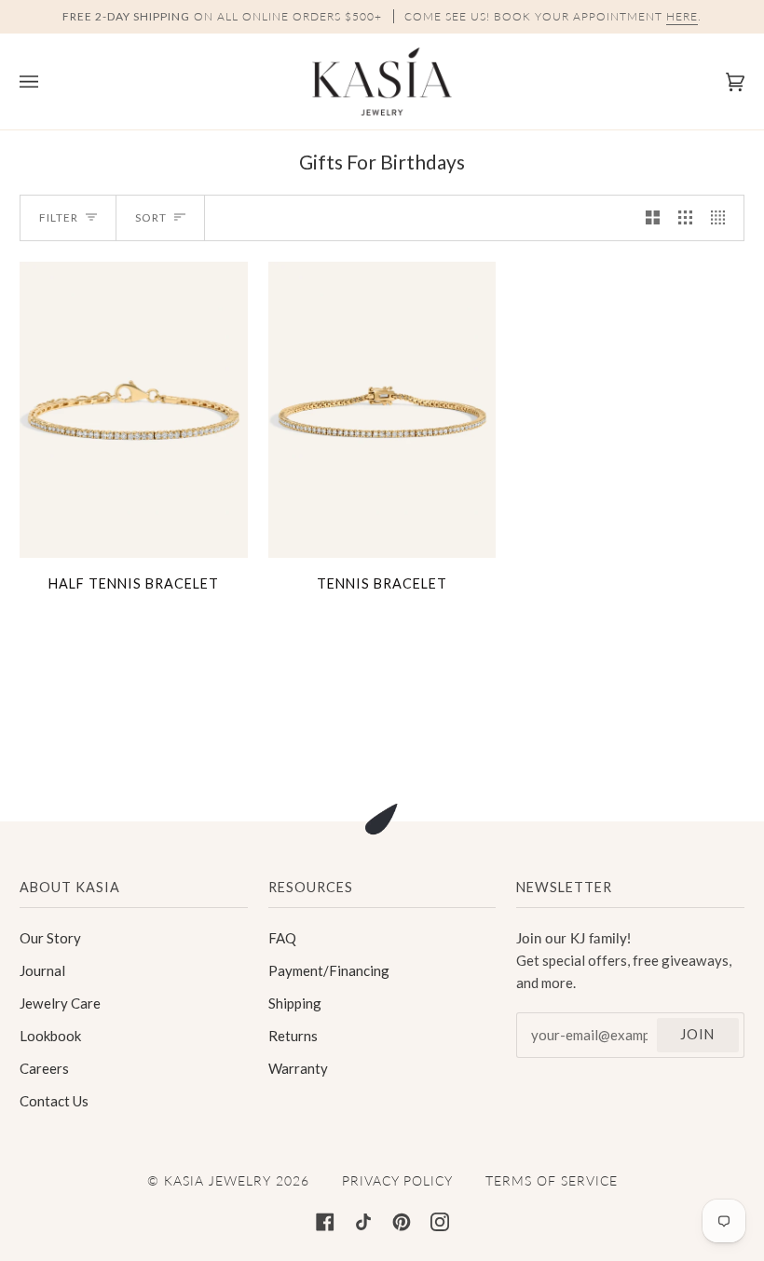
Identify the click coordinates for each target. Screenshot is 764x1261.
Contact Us (54, 1100)
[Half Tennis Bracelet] (134, 410)
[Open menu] (47, 81)
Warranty (298, 1068)
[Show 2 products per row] (652, 218)
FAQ (282, 937)
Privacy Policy (397, 1180)
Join (697, 1034)
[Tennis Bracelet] (382, 410)
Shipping (294, 1003)
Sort (151, 217)
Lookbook (50, 1035)
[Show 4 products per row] (723, 218)
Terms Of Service (551, 1180)
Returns (293, 1035)
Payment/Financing (328, 970)
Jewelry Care (60, 1003)
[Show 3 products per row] (685, 218)
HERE (682, 16)
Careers (44, 1068)
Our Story (50, 937)
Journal (42, 970)
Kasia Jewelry (217, 1180)
